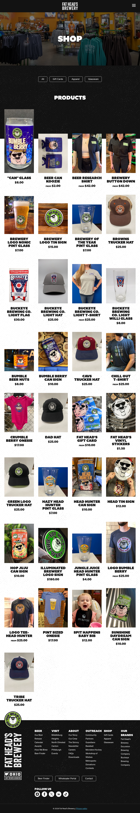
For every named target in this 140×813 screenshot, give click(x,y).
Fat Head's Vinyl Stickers (120, 441)
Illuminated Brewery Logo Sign (53, 571)
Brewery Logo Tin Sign (53, 240)
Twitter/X (51, 794)
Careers (71, 750)
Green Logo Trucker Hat (19, 503)
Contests (90, 768)
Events (55, 753)
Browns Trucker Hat (121, 240)
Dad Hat (53, 437)
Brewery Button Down (121, 179)
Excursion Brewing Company (125, 750)
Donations (90, 764)
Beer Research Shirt (87, 179)
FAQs (71, 753)
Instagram (37, 794)
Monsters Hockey (94, 750)
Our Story (72, 735)
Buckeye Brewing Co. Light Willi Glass (120, 313)
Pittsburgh (56, 750)
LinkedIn (58, 794)
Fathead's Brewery (70, 6)
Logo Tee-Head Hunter (19, 634)
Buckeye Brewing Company (125, 761)
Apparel (76, 79)
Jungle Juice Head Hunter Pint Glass (87, 571)
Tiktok (65, 794)
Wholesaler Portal (67, 778)
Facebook (44, 794)
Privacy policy (81, 808)
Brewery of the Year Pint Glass (87, 242)
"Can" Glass (19, 178)
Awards (38, 746)
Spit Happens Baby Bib (87, 634)
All (43, 79)
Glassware (93, 79)
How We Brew (41, 750)
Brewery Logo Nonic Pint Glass (19, 242)
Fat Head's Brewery (12, 750)
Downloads (73, 757)
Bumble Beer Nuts (19, 377)
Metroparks (91, 761)
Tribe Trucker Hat (19, 698)
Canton (55, 746)
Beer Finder (40, 753)
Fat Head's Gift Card (87, 439)
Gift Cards (58, 79)
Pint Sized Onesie (53, 634)
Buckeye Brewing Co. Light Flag (19, 312)
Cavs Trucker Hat (87, 377)
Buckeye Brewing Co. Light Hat (53, 312)
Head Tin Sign (120, 501)
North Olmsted (58, 742)
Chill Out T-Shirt (121, 377)
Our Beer (39, 735)
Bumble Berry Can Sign (53, 377)
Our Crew (72, 739)
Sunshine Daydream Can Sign (120, 636)
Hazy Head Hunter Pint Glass (53, 505)
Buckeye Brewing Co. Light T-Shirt (86, 312)
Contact (89, 778)
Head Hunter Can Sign (87, 503)
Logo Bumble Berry (121, 569)
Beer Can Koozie (53, 179)
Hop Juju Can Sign (19, 569)
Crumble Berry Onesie (19, 439)
